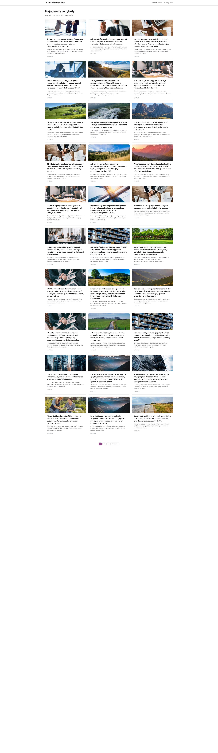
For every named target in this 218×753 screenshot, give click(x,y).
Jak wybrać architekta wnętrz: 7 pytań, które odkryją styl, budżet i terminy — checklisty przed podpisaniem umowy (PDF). (152, 418)
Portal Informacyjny (55, 2)
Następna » (115, 444)
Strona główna (168, 3)
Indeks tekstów (157, 3)
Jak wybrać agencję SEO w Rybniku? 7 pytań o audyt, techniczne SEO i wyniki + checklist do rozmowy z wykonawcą (108, 124)
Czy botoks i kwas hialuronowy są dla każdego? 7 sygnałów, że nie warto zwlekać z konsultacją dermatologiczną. (65, 376)
